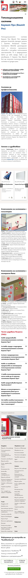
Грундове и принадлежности (5, 474)
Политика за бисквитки (14, 566)
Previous (1, 428)
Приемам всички (14, 569)
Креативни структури (7, 531)
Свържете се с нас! (19, 446)
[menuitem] (13, 2)
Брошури (3, 523)
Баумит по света (19, 461)
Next (25, 185)
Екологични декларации (7, 521)
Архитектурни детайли (7, 508)
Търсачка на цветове (6, 514)
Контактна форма (19, 452)
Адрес (16, 459)
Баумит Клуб (4, 519)
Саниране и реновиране (7, 459)
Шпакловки (4, 471)
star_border (25, 14)
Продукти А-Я (4, 504)
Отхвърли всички (22, 561)
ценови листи (4, 497)
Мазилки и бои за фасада (7, 448)
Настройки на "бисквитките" (8, 561)
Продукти (3, 446)
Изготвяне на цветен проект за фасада (6, 528)
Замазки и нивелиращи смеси (6, 483)
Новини (16, 517)
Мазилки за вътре (5, 477)
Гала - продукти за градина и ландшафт (6, 491)
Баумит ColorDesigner (6, 516)
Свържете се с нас (19, 450)
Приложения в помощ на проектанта (7, 511)
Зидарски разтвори (6, 486)
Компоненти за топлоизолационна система (6, 455)
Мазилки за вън (5, 461)
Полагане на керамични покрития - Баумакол (6, 480)
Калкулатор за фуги (6, 525)
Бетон (2, 489)
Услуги (2, 502)
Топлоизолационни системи (5, 451)
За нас (16, 531)
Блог (16, 526)
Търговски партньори (20, 457)
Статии (17, 466)
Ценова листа (4, 506)
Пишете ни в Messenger (20, 448)
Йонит (3, 467)
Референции (18, 522)
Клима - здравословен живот (6, 464)
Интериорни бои (5, 469)
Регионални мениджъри (20, 455)
